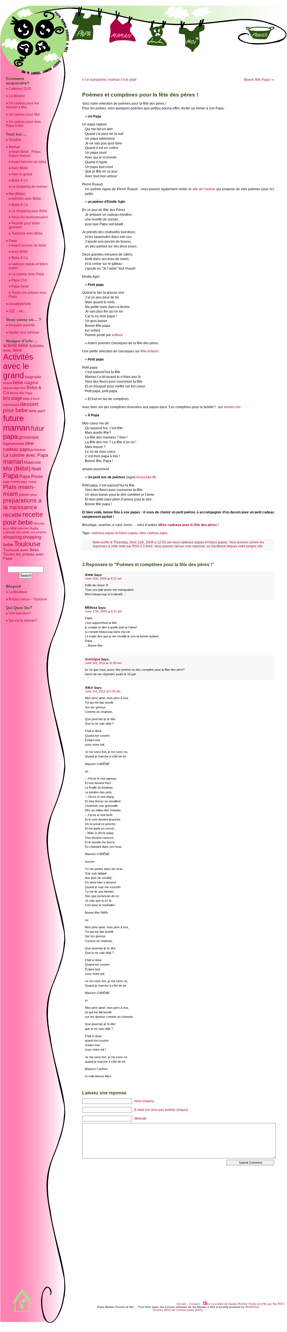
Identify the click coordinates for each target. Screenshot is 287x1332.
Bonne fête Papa (21, 393)
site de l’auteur (204, 189)
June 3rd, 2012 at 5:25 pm (103, 691)
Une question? (20, 613)
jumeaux (38, 449)
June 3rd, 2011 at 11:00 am (103, 663)
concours (11, 405)
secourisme (38, 532)
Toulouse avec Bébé (27, 233)
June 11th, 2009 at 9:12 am (103, 578)
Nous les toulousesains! (29, 217)
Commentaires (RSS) (189, 1310)
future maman (16, 423)
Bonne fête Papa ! (257, 80)
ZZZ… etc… (18, 311)
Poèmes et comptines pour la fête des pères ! (140, 95)
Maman (14, 147)
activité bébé (15, 345)
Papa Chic (19, 280)
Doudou (15, 140)
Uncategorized (20, 304)
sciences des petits (16, 532)
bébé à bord (31, 398)
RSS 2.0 (138, 546)
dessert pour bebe (20, 407)
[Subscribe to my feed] (205, 1303)
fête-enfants (150, 351)
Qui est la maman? (23, 621)
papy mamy (29, 481)
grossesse (28, 437)
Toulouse (27, 544)
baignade (33, 377)
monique (92, 659)
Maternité (32, 462)
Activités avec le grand (18, 366)
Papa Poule (31, 476)
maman (13, 461)
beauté (7, 383)
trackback (218, 546)
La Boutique (18, 592)
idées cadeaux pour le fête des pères (187, 525)
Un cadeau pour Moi (24, 114)
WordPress (252, 1306)
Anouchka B (145, 477)
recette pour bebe (23, 518)
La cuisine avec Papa (27, 274)
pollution (24, 494)
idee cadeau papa (18, 446)
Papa (13, 241)
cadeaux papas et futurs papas (114, 533)
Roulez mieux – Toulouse (28, 599)
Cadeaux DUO (20, 89)
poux (34, 494)
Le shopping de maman (29, 187)
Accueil (181, 1303)
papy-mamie (11, 481)
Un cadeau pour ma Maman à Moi (22, 105)
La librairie (17, 96)
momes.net (232, 407)
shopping (12, 537)
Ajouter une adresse (23, 332)
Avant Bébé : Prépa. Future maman (25, 154)
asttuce (117, 335)
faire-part (37, 411)
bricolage (12, 398)
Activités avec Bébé (26, 199)
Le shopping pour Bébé (29, 211)
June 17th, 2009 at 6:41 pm (103, 611)
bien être (20, 388)
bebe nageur (25, 382)
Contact (194, 1303)
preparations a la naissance (22, 503)
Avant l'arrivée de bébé (28, 162)
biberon (8, 388)
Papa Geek (20, 286)
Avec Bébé (19, 168)
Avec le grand (21, 174)
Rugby (34, 528)
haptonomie (13, 444)
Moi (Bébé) (17, 194)
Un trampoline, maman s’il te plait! (110, 80)
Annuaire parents (21, 325)
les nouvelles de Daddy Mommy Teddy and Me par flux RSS (245, 1303)
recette (12, 514)
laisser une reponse (190, 546)
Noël (36, 469)
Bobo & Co (19, 180)
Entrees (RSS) (162, 1310)
